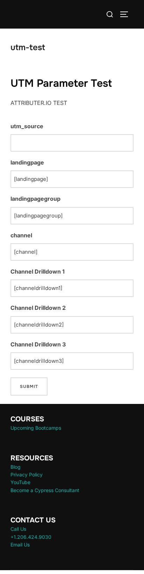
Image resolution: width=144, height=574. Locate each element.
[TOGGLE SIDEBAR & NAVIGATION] (127, 14)
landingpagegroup (35, 198)
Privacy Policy (26, 474)
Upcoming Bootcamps (35, 428)
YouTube (20, 482)
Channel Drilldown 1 (37, 271)
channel (21, 235)
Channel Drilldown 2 (38, 307)
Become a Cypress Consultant (44, 490)
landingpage (27, 162)
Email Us (20, 545)
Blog (15, 467)
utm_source (26, 126)
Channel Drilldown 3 (38, 344)
